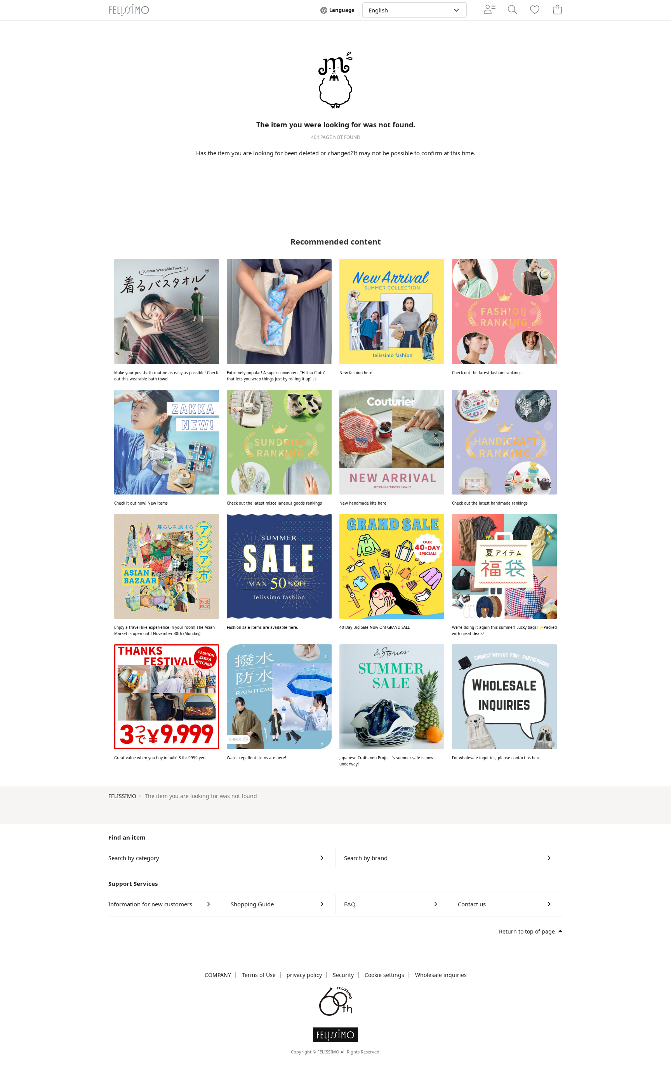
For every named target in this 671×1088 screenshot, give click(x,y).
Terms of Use (259, 975)
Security (343, 975)
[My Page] (489, 10)
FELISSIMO (122, 796)
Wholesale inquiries (441, 975)
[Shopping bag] (557, 10)
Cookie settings (384, 975)
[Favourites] (534, 10)
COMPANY (218, 975)
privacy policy (304, 975)
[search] (512, 10)
